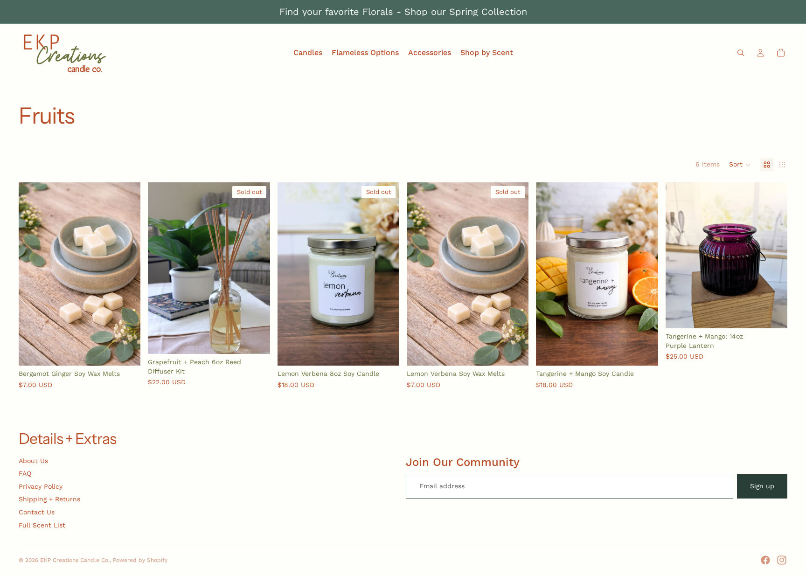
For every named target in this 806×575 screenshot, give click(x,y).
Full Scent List (42, 525)
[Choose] (643, 351)
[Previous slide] (162, 268)
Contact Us (37, 512)
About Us (33, 460)
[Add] (126, 351)
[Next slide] (256, 268)
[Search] (740, 52)
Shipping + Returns (49, 499)
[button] (740, 164)
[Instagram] (781, 560)
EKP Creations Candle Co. (75, 560)
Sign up (762, 486)
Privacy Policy (41, 486)
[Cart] (781, 52)
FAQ (25, 473)
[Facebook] (765, 560)
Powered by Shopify (140, 560)
